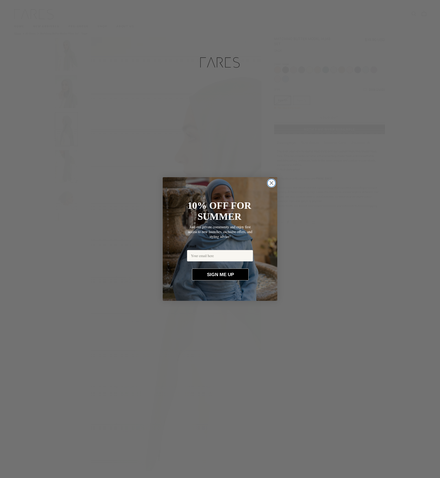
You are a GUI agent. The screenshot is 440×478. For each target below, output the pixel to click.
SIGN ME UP (220, 274)
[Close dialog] (271, 183)
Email (191, 246)
